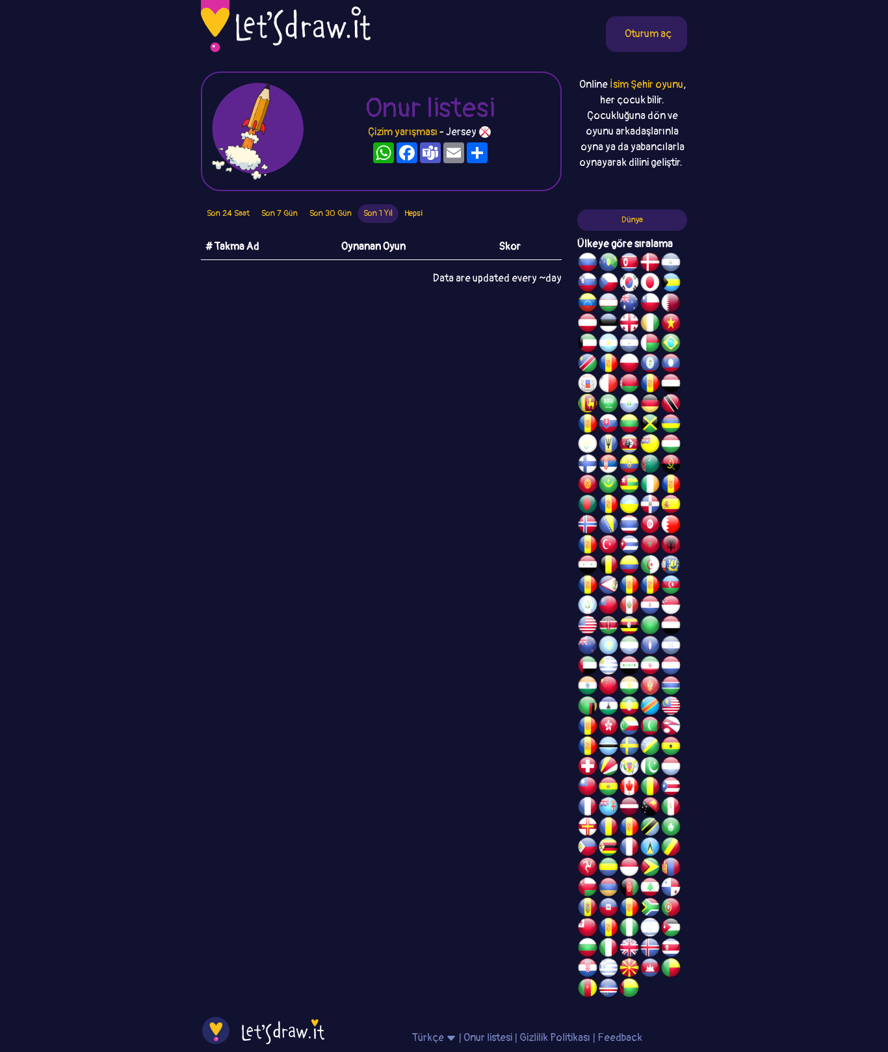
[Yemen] (670, 626)
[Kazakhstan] (608, 646)
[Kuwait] (587, 344)
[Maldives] (650, 727)
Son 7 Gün (279, 213)
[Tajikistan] (608, 364)
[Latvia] (629, 808)
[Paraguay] (650, 606)
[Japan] (650, 284)
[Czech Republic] (608, 284)
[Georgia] (629, 324)
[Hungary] (670, 445)
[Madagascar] (650, 344)
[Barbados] (608, 445)
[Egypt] (670, 384)
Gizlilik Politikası (554, 1037)
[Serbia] (608, 465)
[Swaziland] (629, 445)
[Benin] (670, 969)
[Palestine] (587, 546)
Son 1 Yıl (378, 213)
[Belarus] (629, 384)
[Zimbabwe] (608, 848)
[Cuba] (629, 546)
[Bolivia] (608, 788)
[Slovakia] (608, 425)
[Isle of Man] (587, 868)
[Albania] (670, 546)
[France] (587, 808)
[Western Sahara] (650, 384)
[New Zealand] (587, 646)
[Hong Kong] (608, 727)
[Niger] (629, 687)
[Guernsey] (587, 828)
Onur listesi (488, 1037)
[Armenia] (608, 888)
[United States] (587, 626)
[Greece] (608, 969)
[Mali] (650, 788)
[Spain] (670, 505)
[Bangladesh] (587, 505)
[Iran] (650, 667)
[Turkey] (608, 546)
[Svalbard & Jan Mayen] (587, 425)
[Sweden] (629, 747)
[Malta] (608, 384)
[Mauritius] (670, 425)
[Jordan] (670, 929)
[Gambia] (670, 687)
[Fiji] (608, 808)
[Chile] (650, 304)
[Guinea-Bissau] (629, 989)
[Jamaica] (650, 425)
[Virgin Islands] (629, 767)
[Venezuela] (587, 304)
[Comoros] (629, 727)
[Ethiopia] (629, 707)
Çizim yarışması (402, 131)
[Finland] (587, 465)
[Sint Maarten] (608, 505)
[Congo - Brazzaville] (670, 848)
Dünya (632, 220)
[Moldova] (587, 908)
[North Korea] (629, 263)
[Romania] (608, 828)
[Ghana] (670, 747)
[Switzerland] (587, 767)
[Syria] (587, 566)
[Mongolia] (670, 868)
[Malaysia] (670, 707)
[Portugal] (670, 908)
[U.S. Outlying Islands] (608, 929)
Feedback (619, 1037)
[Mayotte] (587, 384)
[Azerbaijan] (670, 586)
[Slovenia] (587, 284)
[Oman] (587, 888)
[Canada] (629, 788)
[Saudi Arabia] (608, 405)
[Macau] (670, 828)
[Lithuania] (629, 425)
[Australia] (629, 304)
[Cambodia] (650, 969)
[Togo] (629, 485)
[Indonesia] (629, 868)
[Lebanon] (650, 888)
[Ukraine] (629, 505)
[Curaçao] (629, 828)
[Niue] (650, 445)
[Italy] (608, 949)
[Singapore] (670, 606)
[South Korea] (629, 284)
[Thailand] (629, 526)
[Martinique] (587, 747)
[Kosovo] (587, 727)
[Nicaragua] (629, 344)
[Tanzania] (650, 828)
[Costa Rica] (670, 949)
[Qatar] (670, 304)
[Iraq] (629, 667)
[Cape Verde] (608, 989)
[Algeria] (650, 566)
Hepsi (413, 213)
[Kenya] (608, 626)
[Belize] (650, 364)
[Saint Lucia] (650, 848)
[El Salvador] (670, 263)
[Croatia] (587, 969)
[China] (608, 687)
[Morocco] (650, 546)
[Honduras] (670, 646)
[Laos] (670, 364)
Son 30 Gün (330, 213)
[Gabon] (608, 868)
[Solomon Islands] (650, 747)
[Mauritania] (608, 485)
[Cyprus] (587, 445)
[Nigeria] (629, 929)
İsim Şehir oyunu (646, 84)
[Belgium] (608, 566)
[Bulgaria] (587, 949)
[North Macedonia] (629, 969)
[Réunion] (670, 485)
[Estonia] (608, 324)
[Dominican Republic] (650, 505)
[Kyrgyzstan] (587, 485)
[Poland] (629, 364)
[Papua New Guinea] (650, 808)
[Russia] (587, 263)
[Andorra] (629, 908)
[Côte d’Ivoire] (650, 324)
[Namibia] (587, 364)
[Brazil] (670, 344)
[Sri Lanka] (587, 405)
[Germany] (650, 405)
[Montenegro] (650, 687)
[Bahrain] (670, 526)
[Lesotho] (608, 707)
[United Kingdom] (629, 949)
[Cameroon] (587, 989)
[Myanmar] (608, 606)
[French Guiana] (650, 586)
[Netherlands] (670, 667)
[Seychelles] (608, 767)
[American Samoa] (608, 586)
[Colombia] (629, 566)
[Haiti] (608, 908)
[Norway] (587, 526)
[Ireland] (650, 485)
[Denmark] (650, 263)
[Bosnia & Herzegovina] (608, 526)
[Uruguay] (608, 667)
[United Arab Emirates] (587, 667)
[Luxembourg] (670, 767)
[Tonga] (587, 929)
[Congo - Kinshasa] (650, 707)
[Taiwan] (587, 788)
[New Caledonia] (629, 848)
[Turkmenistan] (650, 465)
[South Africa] (650, 908)
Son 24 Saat (228, 213)
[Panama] (670, 888)
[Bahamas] (670, 284)
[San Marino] (629, 405)
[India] (587, 687)
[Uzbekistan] (608, 304)
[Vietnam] (670, 324)
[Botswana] (608, 747)
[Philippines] (587, 848)
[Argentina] (608, 344)
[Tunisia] (650, 526)
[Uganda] (629, 626)
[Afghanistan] (629, 888)
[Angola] (670, 465)
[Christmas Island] (608, 263)
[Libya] (650, 626)
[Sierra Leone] (629, 646)
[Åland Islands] (629, 586)
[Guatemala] (587, 606)
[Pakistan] (650, 767)
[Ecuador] (629, 465)
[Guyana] (650, 868)
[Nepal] (670, 727)
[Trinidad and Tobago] (670, 405)
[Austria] (587, 324)
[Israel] (650, 929)
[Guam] (650, 646)
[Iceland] (650, 949)
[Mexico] (670, 808)
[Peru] (629, 606)
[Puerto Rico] (670, 788)
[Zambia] (587, 707)
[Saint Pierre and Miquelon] (670, 566)
